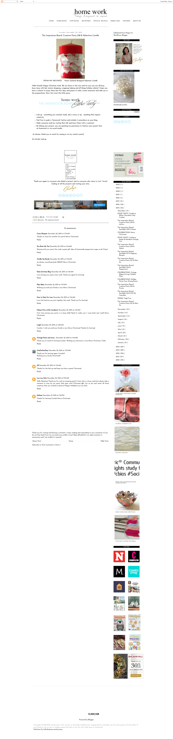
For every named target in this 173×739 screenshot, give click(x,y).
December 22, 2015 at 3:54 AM (64, 297)
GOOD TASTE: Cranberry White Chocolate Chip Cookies (127, 215)
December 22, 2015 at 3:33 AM (59, 233)
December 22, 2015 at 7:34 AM (50, 365)
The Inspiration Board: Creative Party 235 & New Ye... (128, 303)
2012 (118, 353)
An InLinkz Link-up (39, 139)
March (120, 336)
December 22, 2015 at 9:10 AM (58, 378)
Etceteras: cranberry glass (123, 423)
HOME (51, 21)
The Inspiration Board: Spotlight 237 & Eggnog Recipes (127, 253)
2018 (118, 198)
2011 (117, 357)
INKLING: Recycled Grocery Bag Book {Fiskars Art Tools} (126, 482)
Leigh (39, 325)
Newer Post (37, 441)
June (120, 326)
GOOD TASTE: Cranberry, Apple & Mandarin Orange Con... (128, 239)
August (121, 319)
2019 (118, 194)
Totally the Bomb (43, 259)
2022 (118, 188)
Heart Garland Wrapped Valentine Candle (81, 81)
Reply (39, 240)
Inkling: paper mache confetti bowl (125, 512)
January (121, 342)
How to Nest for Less (45, 297)
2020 (118, 191)
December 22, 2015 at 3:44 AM (61, 246)
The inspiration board (52, 220)
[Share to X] (39, 217)
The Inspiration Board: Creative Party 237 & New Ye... (128, 260)
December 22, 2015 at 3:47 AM (56, 284)
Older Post (104, 441)
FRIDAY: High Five (124, 298)
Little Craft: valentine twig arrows (126, 541)
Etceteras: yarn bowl (122, 452)
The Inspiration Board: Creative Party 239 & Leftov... (126, 222)
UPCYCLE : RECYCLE (100, 21)
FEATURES (126, 21)
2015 (118, 208)
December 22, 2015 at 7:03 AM (60, 350)
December (122, 211)
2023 (118, 184)
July (119, 322)
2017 (118, 201)
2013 (118, 350)
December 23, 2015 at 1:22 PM (53, 395)
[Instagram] (67, 197)
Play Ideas (40, 284)
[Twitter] (81, 197)
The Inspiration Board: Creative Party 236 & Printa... (126, 286)
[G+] (63, 197)
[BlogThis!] (36, 217)
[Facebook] (60, 197)
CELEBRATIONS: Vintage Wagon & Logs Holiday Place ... (127, 274)
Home (71, 441)
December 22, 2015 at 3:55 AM (69, 310)
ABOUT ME (137, 21)
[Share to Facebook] (41, 217)
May (120, 329)
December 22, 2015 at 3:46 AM (62, 272)
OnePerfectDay (42, 350)
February (121, 339)
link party (41, 220)
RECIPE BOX (86, 21)
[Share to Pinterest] (43, 217)
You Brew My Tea (43, 246)
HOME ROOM (62, 21)
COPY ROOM (74, 21)
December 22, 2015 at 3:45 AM (61, 259)
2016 (118, 204)
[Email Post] (62, 217)
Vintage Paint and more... (46, 338)
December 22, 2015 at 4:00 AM (52, 325)
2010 (118, 360)
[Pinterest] (74, 197)
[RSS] (77, 197)
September (122, 316)
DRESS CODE (115, 21)
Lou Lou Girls (42, 378)
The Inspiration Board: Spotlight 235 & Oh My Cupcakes (127, 293)
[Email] (70, 197)
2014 (118, 347)
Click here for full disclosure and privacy (47, 729)
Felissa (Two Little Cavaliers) (47, 310)
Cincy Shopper (42, 233)
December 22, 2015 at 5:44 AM (67, 338)
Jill (38, 365)
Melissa (39, 395)
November (122, 309)
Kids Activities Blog (44, 272)
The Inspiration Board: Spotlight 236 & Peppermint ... (126, 267)
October (121, 313)
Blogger (91, 720)
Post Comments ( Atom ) (51, 445)
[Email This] (34, 217)
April (120, 333)
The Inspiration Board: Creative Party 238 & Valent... (126, 246)
